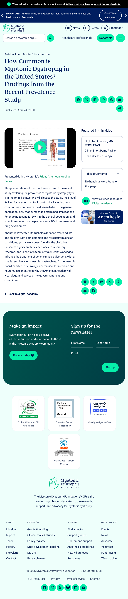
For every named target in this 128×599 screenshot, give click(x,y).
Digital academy (12, 54)
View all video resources (107, 198)
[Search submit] (50, 38)
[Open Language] (123, 28)
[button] (78, 99)
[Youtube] (83, 587)
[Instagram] (52, 587)
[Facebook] (44, 587)
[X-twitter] (60, 587)
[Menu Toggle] (120, 38)
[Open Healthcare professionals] (94, 38)
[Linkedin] (75, 587)
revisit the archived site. (107, 4)
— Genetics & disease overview (35, 54)
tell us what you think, (78, 4)
